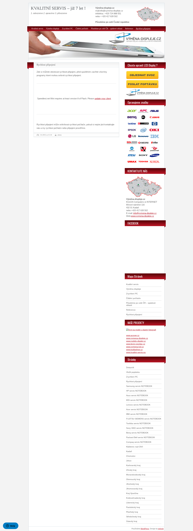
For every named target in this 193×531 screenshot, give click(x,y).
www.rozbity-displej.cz (136, 341)
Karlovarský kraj (133, 465)
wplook (161, 529)
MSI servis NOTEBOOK (136, 400)
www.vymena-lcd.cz (135, 347)
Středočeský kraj (133, 516)
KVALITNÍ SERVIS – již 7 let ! (58, 8)
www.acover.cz (132, 335)
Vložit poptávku (133, 372)
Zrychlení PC (67, 29)
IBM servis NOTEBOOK (136, 414)
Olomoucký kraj (133, 479)
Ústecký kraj (131, 521)
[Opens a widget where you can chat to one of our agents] (10, 526)
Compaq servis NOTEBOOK (138, 442)
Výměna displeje (52, 29)
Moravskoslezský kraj (135, 475)
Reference (129, 29)
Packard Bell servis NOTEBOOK (140, 437)
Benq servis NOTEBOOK (137, 433)
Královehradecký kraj (135, 498)
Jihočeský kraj (132, 484)
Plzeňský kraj (132, 512)
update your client (103, 98)
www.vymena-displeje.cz (142, 216)
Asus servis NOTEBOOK (137, 395)
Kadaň (129, 451)
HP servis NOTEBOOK (136, 391)
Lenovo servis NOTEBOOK (138, 405)
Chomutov (130, 456)
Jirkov (128, 461)
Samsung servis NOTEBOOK (139, 386)
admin (60, 135)
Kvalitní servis (37, 29)
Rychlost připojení (143, 29)
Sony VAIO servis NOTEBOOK (139, 428)
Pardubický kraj (133, 507)
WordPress (145, 529)
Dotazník (130, 367)
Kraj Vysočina (132, 493)
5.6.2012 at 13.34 (46, 135)
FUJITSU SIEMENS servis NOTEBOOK (143, 419)
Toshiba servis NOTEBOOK (138, 423)
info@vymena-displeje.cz (145, 213)
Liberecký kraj (132, 502)
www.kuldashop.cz (134, 349)
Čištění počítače (82, 29)
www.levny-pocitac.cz (135, 344)
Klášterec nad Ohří (134, 447)
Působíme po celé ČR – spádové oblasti (106, 29)
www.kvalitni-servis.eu (136, 352)
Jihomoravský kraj (134, 489)
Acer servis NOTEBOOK (137, 409)
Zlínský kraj (131, 470)
